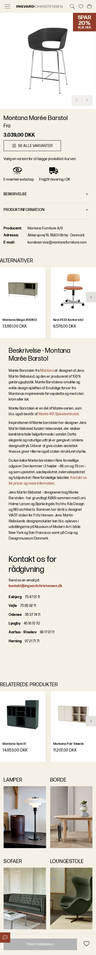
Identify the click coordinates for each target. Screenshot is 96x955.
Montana (47, 370)
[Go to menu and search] (7, 6)
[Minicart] (89, 6)
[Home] (39, 6)
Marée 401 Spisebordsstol (59, 414)
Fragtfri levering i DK (54, 179)
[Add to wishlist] (86, 944)
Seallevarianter (35, 146)
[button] (48, 61)
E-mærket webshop (19, 179)
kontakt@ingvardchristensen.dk (35, 586)
